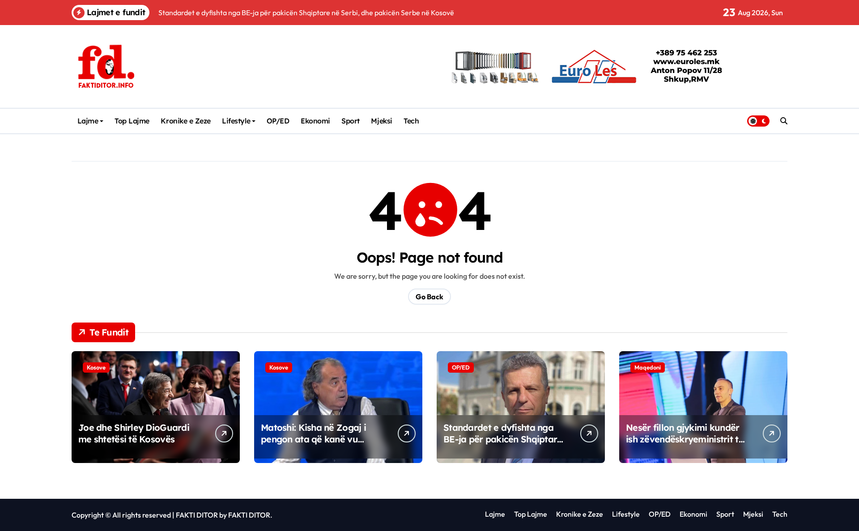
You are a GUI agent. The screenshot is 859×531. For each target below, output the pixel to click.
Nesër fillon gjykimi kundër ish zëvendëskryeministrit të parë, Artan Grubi (685, 439)
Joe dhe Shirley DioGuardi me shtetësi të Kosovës (133, 433)
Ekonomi (315, 120)
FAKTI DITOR (197, 514)
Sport (350, 120)
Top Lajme (132, 120)
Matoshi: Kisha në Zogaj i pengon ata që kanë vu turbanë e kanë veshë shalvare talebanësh (313, 445)
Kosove (96, 367)
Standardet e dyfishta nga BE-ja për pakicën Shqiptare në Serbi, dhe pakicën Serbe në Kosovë (502, 445)
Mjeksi (381, 120)
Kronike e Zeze (185, 120)
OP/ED (278, 120)
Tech (411, 120)
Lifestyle (236, 120)
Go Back (429, 296)
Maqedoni (647, 367)
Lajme (87, 120)
